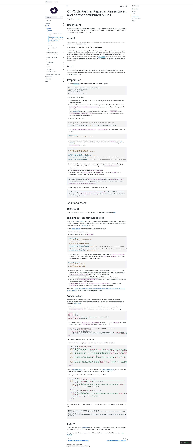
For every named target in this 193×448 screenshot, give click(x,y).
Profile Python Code (52, 72)
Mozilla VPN (51, 43)
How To (47, 26)
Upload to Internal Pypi (53, 74)
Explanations (48, 76)
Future (133, 21)
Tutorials (47, 23)
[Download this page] (121, 6)
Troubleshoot (50, 62)
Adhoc (49, 50)
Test (48, 64)
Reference (48, 79)
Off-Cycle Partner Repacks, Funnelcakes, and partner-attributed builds (56, 38)
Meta (46, 81)
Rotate (48, 60)
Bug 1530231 (76, 111)
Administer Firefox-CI (52, 55)
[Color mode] (126, 6)
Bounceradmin (77, 369)
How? (133, 13)
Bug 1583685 (77, 303)
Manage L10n (50, 69)
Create (48, 67)
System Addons (52, 48)
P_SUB (97, 356)
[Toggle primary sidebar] (67, 5)
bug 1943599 (85, 225)
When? (134, 11)
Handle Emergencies (52, 57)
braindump (76, 84)
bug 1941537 (80, 221)
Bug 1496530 (101, 57)
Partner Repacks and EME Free (55, 33)
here (78, 19)
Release (49, 28)
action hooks (85, 427)
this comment (76, 228)
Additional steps (136, 18)
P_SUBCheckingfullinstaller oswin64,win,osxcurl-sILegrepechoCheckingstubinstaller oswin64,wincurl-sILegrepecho (97, 389)
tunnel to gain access (108, 369)
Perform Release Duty (52, 52)
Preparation (135, 16)
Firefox (50, 30)
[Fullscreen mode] (123, 6)
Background (135, 9)
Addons (50, 45)
